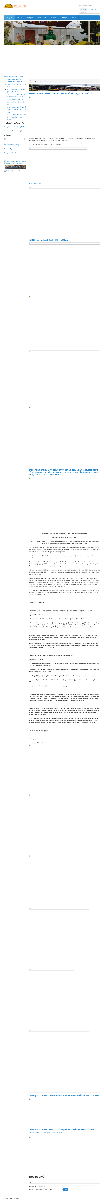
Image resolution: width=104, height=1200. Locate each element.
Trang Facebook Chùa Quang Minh (14, 127)
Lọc (66, 1189)
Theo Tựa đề (33, 1186)
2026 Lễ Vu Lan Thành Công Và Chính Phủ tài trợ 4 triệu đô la (60, 93)
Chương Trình (41, 18)
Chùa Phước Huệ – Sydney (11, 145)
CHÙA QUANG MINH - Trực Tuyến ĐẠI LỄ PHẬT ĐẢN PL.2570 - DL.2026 (61, 1129)
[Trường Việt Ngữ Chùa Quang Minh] (15, 161)
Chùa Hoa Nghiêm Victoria (11, 149)
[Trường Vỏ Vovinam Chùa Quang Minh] (15, 167)
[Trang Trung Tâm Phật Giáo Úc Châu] (14, 139)
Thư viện (53, 18)
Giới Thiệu (63, 18)
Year (41, 1189)
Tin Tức (19, 18)
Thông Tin (29, 18)
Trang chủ (9, 18)
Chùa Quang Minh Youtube (12, 131)
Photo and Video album (35, 183)
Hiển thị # (52, 1189)
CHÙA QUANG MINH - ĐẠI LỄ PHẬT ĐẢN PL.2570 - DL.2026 (45, 1133)
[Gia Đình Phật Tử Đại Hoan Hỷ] (13, 163)
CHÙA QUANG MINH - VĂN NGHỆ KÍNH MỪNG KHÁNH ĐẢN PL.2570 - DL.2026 (64, 1095)
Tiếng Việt (83, 9)
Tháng (30, 1189)
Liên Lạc (73, 18)
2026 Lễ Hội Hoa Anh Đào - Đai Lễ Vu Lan (48, 240)
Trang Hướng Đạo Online (11, 153)
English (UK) (93, 9)
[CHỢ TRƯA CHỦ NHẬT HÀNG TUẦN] (64, 87)
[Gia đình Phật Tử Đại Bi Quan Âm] (14, 171)
